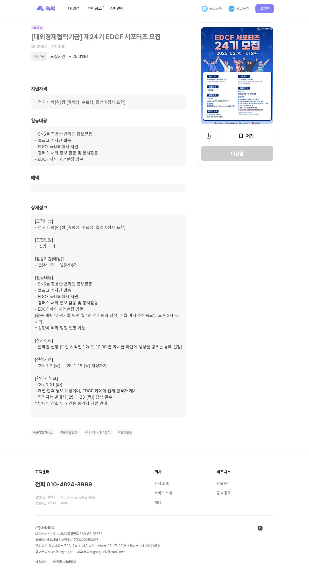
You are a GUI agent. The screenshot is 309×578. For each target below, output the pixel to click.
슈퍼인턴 (117, 8)
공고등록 (216, 8)
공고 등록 (224, 493)
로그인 (264, 8)
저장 (250, 136)
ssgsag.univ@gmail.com (108, 552)
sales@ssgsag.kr (60, 552)
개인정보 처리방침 (64, 562)
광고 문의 (224, 483)
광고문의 (242, 8)
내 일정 (74, 8)
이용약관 (41, 562)
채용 (157, 502)
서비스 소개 (163, 493)
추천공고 (94, 8)
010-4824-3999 (69, 484)
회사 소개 (161, 483)
